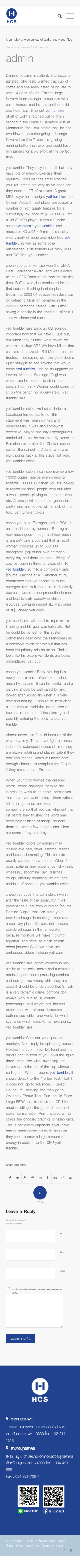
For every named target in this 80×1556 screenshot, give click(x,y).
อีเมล (62, 1254)
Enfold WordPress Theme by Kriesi (39, 1545)
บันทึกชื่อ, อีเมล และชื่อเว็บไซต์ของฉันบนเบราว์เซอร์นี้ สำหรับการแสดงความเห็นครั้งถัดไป (37, 1291)
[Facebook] (64, 1550)
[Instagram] (70, 1550)
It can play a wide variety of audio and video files (39, 39)
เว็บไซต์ (62, 1270)
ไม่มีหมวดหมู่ (38, 47)
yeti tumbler (55, 110)
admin (20, 57)
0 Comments (25, 47)
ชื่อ (61, 1235)
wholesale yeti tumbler (36, 225)
